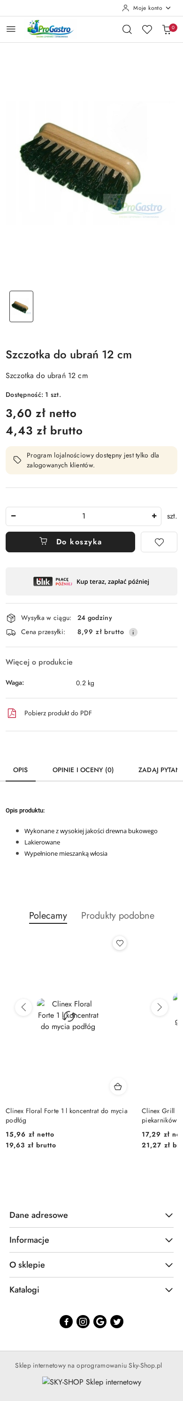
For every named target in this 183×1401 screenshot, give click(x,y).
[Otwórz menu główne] (11, 28)
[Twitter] (116, 1321)
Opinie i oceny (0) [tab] (83, 769)
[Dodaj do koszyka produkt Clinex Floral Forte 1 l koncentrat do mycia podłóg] (118, 1086)
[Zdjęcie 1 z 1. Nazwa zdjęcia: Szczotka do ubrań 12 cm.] (21, 306)
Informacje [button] (29, 1240)
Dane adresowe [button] (38, 1215)
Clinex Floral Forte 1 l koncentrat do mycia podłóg (67, 1115)
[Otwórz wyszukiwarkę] (127, 29)
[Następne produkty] (159, 1007)
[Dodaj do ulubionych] (159, 542)
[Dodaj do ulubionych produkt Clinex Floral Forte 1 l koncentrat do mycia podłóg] (120, 943)
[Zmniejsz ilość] (13, 516)
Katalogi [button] (24, 1290)
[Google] (100, 1321)
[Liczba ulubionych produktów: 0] (147, 29)
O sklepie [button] (27, 1265)
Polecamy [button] (48, 915)
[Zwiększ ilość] (154, 516)
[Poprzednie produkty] (23, 1007)
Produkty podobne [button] (117, 915)
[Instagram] (83, 1321)
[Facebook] (66, 1321)
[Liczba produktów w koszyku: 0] (166, 29)
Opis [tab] (20, 769)
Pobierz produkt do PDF (58, 713)
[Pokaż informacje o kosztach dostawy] (133, 632)
